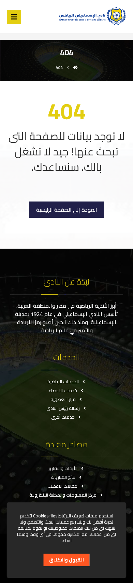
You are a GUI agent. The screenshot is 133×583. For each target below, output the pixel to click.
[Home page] (75, 67)
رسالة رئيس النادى (63, 408)
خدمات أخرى (63, 417)
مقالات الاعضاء (62, 486)
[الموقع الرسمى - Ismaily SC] (91, 15)
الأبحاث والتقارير (62, 468)
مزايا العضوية (63, 399)
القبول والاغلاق (66, 559)
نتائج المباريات (63, 477)
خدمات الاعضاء (63, 390)
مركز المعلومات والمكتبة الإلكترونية (63, 495)
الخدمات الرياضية (63, 381)
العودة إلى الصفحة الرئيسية (66, 210)
